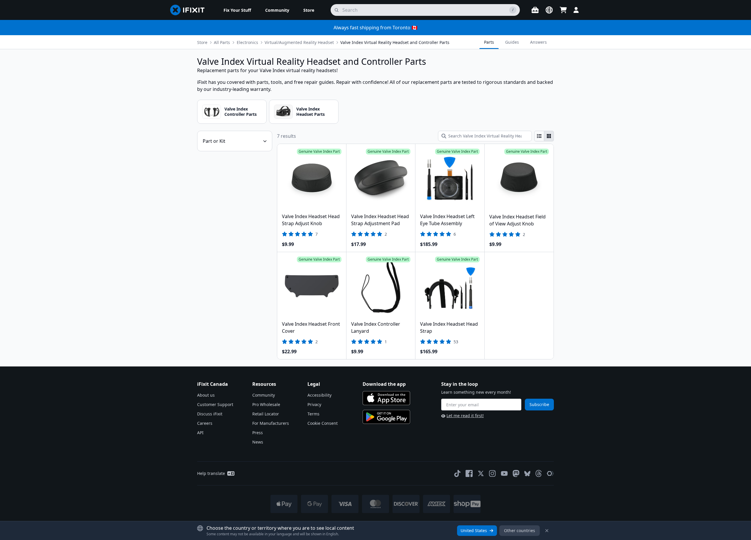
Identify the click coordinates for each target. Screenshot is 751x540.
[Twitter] (480, 473)
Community (263, 395)
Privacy (314, 404)
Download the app (384, 384)
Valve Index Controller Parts (240, 111)
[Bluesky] (527, 474)
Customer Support (215, 404)
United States (474, 530)
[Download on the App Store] (386, 398)
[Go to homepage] (189, 10)
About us (206, 395)
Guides (512, 42)
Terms (313, 414)
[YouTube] (504, 473)
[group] (544, 136)
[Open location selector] (549, 10)
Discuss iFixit (209, 414)
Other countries (519, 530)
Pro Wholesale (266, 404)
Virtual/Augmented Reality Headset (299, 42)
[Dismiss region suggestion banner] (546, 530)
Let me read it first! (465, 415)
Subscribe (539, 404)
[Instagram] (492, 473)
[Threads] (538, 473)
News (257, 442)
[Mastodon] (516, 473)
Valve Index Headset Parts (310, 111)
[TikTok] (457, 473)
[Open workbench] (535, 10)
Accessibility (319, 395)
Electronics (247, 42)
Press (257, 432)
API (200, 432)
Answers (538, 42)
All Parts (222, 42)
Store (202, 42)
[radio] (539, 136)
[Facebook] (469, 473)
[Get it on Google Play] (386, 417)
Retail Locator (265, 414)
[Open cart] (563, 10)
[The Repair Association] (550, 473)
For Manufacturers (270, 423)
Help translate (211, 473)
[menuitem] (237, 10)
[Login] (576, 10)
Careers (204, 423)
